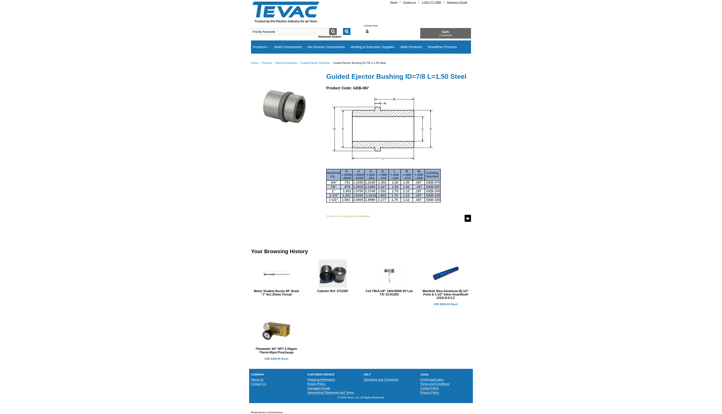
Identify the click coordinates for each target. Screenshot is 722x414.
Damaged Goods (318, 388)
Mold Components (288, 47)
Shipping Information (321, 379)
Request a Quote (457, 2)
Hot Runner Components (326, 47)
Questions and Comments (381, 379)
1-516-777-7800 (431, 2)
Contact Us (258, 384)
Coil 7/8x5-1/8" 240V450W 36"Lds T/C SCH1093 (389, 292)
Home (393, 2)
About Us (257, 379)
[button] (445, 33)
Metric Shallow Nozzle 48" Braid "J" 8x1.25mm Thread (276, 292)
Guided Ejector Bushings (315, 62)
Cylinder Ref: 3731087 (332, 291)
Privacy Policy (429, 392)
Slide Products (411, 47)
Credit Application (432, 379)
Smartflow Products (442, 47)
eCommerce (275, 412)
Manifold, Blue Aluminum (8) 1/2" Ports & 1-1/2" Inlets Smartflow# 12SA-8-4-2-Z (445, 294)
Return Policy (316, 384)
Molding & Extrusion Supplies (372, 47)
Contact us (409, 2)
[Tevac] (286, 12)
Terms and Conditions (434, 384)
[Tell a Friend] (468, 218)
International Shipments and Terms (330, 392)
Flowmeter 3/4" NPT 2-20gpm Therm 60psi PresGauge (276, 350)
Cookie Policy (429, 388)
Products (259, 47)
